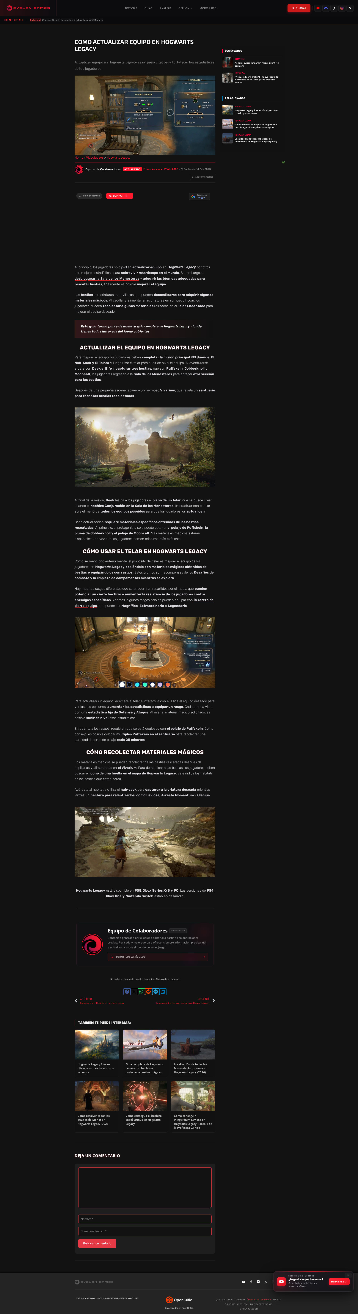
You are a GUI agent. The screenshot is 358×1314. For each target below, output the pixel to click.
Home (79, 157)
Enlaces (277, 1299)
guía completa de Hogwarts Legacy (163, 326)
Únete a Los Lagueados (259, 1299)
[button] (127, 991)
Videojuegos (94, 157)
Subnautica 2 (68, 20)
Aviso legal (242, 1304)
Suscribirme (337, 1281)
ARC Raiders (96, 20)
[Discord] (258, 1282)
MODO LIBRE (208, 8)
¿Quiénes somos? (224, 1299)
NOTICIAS (131, 8)
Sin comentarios (204, 176)
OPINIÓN (183, 8)
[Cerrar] (348, 1275)
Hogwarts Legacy (118, 157)
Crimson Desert (50, 20)
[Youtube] (243, 1282)
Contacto (240, 1299)
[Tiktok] (251, 1282)
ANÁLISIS (165, 8)
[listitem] (317, 8)
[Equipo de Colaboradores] (79, 169)
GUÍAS (148, 8)
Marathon (82, 20)
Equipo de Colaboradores (138, 931)
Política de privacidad (261, 1304)
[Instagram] (273, 1282)
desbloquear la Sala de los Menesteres (107, 278)
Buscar (301, 8)
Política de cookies (248, 1308)
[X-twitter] (265, 1282)
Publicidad (230, 1304)
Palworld (35, 20)
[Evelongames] (28, 8)
